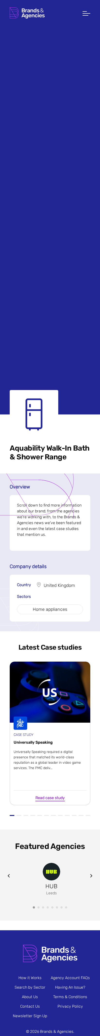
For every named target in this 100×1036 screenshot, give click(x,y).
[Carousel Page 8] (66, 907)
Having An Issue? (70, 987)
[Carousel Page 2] (38, 907)
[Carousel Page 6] (57, 907)
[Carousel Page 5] (52, 907)
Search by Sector (30, 987)
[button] (86, 14)
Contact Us (30, 1006)
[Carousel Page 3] (43, 907)
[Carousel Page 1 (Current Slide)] (34, 907)
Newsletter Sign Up (30, 1016)
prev (9, 876)
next (91, 876)
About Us (30, 996)
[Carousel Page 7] (61, 907)
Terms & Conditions (70, 996)
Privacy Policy (70, 1006)
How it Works (30, 977)
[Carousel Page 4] (48, 907)
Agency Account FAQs (70, 977)
